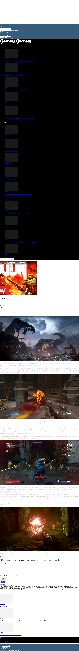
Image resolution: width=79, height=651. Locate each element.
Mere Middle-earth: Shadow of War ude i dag (14, 576)
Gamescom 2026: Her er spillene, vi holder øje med (18, 89)
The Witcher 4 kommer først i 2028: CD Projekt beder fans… (20, 61)
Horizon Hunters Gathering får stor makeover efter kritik (19, 118)
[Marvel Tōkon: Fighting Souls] (11, 176)
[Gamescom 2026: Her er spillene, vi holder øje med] (11, 86)
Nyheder (4, 46)
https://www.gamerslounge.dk (6, 585)
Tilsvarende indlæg (4, 592)
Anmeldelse (7, 134)
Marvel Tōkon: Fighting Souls (12, 179)
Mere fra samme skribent (13, 592)
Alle (6, 200)
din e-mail (13, 36)
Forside (1, 260)
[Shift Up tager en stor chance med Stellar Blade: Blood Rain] (11, 224)
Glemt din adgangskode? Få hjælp (6, 32)
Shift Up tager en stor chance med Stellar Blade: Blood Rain (20, 228)
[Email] (15, 309)
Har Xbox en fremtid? (10, 256)
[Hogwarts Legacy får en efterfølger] (11, 100)
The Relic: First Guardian (11, 151)
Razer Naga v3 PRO (10, 137)
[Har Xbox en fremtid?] (11, 252)
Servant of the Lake (10, 165)
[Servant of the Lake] (11, 162)
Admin (3, 24)
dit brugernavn (14, 28)
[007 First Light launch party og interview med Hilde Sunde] (11, 238)
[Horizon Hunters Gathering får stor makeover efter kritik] (11, 114)
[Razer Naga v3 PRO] (11, 133)
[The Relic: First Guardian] (11, 147)
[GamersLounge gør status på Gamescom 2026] (11, 210)
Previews (15, 200)
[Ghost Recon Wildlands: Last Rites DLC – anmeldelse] (11, 190)
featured (4, 563)
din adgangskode (14, 30)
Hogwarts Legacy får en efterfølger (14, 104)
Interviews (11, 200)
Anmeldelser (4, 122)
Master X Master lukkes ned (11, 575)
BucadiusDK (2, 305)
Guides (8, 200)
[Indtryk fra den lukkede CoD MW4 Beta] (11, 72)
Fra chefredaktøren (6, 646)
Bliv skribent (4, 647)
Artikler (3, 198)
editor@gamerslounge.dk (10, 641)
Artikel (6, 211)
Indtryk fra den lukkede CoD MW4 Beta (15, 75)
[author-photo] (3, 583)
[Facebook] (2, 309)
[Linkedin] (20, 309)
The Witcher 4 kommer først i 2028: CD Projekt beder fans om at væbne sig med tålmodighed (23, 620)
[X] (6, 309)
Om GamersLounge (6, 645)
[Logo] (8, 43)
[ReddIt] (11, 309)
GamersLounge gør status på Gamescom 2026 (16, 213)
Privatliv (4, 648)
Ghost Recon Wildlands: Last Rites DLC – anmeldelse (18, 194)
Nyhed (6, 58)
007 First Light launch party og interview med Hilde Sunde (20, 242)
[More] (24, 309)
